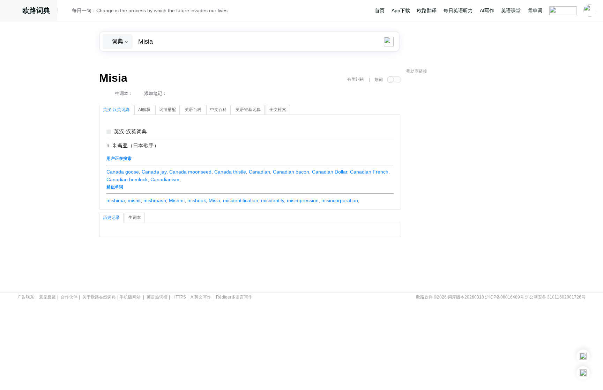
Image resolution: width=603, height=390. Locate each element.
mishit (134, 200)
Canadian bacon (291, 172)
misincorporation (339, 200)
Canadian (259, 172)
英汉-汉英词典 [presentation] (116, 109)
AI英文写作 (201, 297)
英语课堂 (511, 10)
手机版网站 (130, 297)
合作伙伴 (69, 297)
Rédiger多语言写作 (234, 297)
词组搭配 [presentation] (167, 109)
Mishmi (177, 200)
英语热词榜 (157, 297)
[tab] (116, 110)
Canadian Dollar (329, 172)
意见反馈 (47, 297)
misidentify (272, 200)
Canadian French (369, 172)
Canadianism (164, 179)
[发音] (66, 11)
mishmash (154, 200)
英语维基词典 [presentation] (248, 109)
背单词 (535, 10)
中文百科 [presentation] (218, 109)
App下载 (401, 10)
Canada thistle (230, 172)
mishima (115, 200)
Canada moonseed (190, 172)
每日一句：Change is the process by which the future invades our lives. (150, 10)
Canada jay (154, 172)
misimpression (303, 200)
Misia (214, 200)
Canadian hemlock (127, 179)
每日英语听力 (458, 10)
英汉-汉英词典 (130, 131)
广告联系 (25, 297)
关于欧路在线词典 (99, 297)
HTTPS (179, 297)
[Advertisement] (458, 183)
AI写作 (487, 10)
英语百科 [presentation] (193, 109)
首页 (380, 10)
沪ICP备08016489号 (504, 297)
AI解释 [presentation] (144, 109)
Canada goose (122, 172)
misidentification (240, 200)
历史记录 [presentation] (111, 217)
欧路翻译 (427, 10)
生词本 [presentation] (134, 217)
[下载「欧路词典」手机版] (583, 356)
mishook (196, 200)
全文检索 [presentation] (277, 109)
